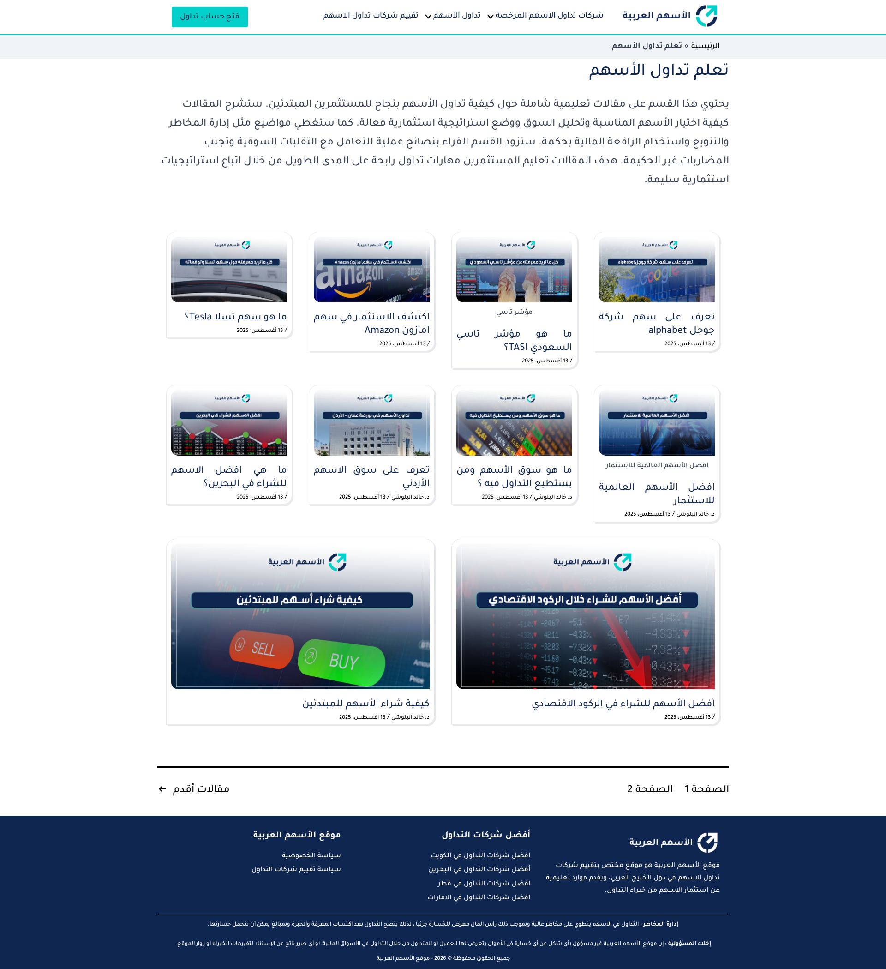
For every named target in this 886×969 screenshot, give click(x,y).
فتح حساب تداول (209, 17)
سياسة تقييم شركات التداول (296, 870)
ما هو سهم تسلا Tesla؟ (236, 318)
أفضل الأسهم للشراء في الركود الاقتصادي (623, 705)
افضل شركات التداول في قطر (484, 884)
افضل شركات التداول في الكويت (480, 856)
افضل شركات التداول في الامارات (478, 898)
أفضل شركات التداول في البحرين (479, 870)
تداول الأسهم (457, 16)
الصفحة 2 (650, 790)
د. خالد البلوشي (695, 515)
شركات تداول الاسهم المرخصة (550, 16)
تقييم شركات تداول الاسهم (371, 16)
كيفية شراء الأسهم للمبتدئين (365, 705)
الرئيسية (705, 46)
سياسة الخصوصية (311, 856)
